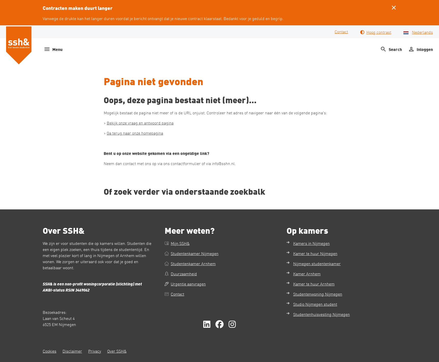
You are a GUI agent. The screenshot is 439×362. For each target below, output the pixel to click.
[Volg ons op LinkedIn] (206, 324)
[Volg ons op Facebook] (219, 324)
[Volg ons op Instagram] (232, 324)
